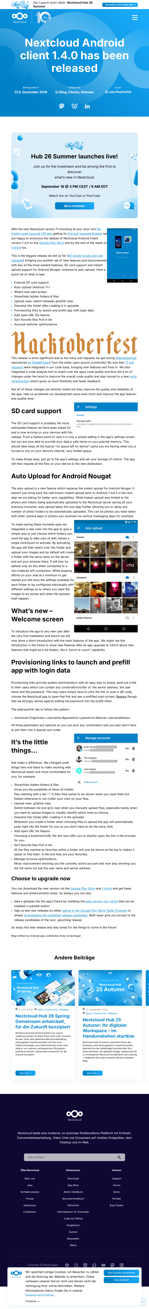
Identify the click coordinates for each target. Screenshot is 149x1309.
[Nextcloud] (32, 17)
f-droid (16, 247)
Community (52, 1009)
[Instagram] (76, 1265)
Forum (116, 1185)
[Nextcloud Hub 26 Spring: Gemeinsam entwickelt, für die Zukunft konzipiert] (43, 988)
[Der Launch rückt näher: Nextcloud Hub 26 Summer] (20, 5)
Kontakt (116, 1198)
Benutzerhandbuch (73, 1198)
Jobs (30, 1185)
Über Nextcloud (30, 1170)
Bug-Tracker (117, 1205)
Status (73, 1245)
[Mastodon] (61, 105)
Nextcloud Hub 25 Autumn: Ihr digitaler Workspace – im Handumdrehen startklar (109, 1028)
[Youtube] (103, 1265)
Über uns (30, 1178)
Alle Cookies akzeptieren (121, 1272)
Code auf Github (73, 1218)
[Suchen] (119, 1157)
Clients (73, 92)
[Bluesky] (74, 105)
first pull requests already (84, 233)
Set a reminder (74, 206)
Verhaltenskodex (29, 1191)
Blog (63, 92)
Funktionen (29, 1211)
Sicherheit (73, 1205)
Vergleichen (73, 1225)
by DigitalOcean (39, 362)
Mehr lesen (24, 1073)
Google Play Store (51, 243)
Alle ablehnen (121, 1280)
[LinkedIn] (87, 105)
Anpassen (31, 1301)
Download (73, 1178)
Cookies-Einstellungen (42, 1265)
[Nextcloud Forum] (94, 1265)
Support (116, 1178)
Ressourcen (73, 1170)
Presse (30, 1198)
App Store (73, 1185)
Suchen (73, 1231)
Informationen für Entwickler (73, 1211)
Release (87, 92)
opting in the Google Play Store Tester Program (94, 910)
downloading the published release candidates (56, 915)
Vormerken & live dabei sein (119, 4)
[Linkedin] (85, 1265)
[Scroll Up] (142, 1302)
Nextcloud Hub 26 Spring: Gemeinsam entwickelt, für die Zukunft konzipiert (43, 1021)
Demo (116, 1191)
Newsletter (73, 1238)
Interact (116, 1170)
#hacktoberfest (126, 358)
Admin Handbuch (73, 1191)
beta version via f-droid (102, 901)
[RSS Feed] (121, 1265)
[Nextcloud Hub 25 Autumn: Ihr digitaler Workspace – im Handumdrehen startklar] (110, 988)
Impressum (30, 1205)
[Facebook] (67, 1265)
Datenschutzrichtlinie (39, 1295)
